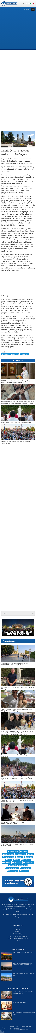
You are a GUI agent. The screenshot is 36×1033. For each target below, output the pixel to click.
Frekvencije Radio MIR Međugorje (18, 938)
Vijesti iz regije (26, 868)
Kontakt (18, 940)
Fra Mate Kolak (21, 854)
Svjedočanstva (29, 862)
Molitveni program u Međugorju (18, 936)
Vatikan (12, 865)
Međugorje (6, 354)
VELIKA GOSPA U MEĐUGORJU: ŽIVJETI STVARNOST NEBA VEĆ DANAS (15, 664)
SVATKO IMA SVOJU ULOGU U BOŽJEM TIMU (23, 974)
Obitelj (17, 860)
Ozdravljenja (15, 354)
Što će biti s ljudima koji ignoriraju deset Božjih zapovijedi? (23, 992)
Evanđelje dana (8, 854)
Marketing (18, 931)
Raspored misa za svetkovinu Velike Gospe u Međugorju (16, 422)
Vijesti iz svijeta (13, 871)
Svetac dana (17, 862)
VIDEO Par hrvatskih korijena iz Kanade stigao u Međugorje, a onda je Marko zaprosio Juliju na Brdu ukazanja (17, 778)
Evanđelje (24, 851)
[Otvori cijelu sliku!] (18, 139)
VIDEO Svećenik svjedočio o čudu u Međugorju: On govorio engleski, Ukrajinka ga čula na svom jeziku (17, 381)
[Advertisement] (18, 31)
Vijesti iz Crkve (23, 865)
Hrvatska (20, 857)
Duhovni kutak (14, 851)
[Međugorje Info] (9, 3)
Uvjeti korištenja (18, 934)
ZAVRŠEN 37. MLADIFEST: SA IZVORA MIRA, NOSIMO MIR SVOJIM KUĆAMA (16, 442)
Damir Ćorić (25, 354)
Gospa (31, 854)
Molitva (9, 860)
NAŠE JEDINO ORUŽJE (19, 1002)
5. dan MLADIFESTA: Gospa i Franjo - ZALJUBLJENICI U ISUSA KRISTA (17, 845)
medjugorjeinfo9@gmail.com (21, 1029)
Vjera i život (25, 871)
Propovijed (7, 862)
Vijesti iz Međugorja (12, 868)
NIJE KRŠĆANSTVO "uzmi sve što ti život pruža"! (24, 1013)
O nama (18, 929)
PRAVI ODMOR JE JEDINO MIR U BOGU (23, 952)
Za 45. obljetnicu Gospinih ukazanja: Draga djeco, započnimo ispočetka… (22, 963)
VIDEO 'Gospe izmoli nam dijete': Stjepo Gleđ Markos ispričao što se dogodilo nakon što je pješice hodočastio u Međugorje (17, 402)
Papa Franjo (26, 860)
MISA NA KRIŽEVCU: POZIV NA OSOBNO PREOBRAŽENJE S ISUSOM (13, 823)
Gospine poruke (9, 857)
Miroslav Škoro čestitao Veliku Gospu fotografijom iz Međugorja (17, 688)
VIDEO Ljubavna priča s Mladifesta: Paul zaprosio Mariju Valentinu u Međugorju (16, 710)
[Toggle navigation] (33, 9)
